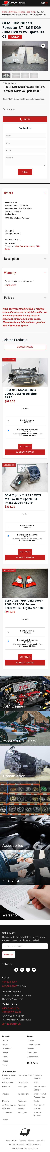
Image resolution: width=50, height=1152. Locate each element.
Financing (22, 1141)
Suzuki (5, 1061)
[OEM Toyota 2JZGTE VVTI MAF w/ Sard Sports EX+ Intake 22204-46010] (25, 477)
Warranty (31, 1141)
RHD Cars (32, 1063)
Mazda (5, 1044)
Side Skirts (31, 12)
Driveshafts (23, 1082)
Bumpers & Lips (25, 1075)
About (8, 1141)
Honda (5, 1040)
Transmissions (33, 1044)
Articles (15, 1141)
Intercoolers (23, 1094)
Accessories (32, 1057)
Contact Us (40, 1141)
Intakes (5, 1094)
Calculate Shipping (25, 452)
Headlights (22, 1086)
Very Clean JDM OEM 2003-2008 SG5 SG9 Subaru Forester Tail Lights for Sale (24, 604)
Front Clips (32, 1052)
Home (4, 12)
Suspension (7, 1112)
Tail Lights (22, 1112)
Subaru (5, 1057)
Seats (36, 1101)
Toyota (5, 1065)
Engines (30, 1040)
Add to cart (25, 446)
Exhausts (6, 1086)
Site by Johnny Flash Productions (25, 1148)
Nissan (5, 1052)
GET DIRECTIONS (11, 1024)
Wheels (30, 1048)
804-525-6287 (9, 981)
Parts (30, 1036)
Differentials (7, 1082)
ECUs (36, 1082)
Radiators (22, 1101)
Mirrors (5, 1101)
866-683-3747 (9, 986)
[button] (44, 3)
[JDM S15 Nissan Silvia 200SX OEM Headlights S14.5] (25, 372)
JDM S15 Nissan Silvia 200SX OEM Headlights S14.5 (21, 393)
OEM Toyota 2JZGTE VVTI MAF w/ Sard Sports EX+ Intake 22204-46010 (23, 499)
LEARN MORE (10, 285)
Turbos (5, 1120)
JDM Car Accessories (16, 12)
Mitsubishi (6, 1048)
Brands (6, 1036)
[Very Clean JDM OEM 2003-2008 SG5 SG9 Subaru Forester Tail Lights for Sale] (25, 583)
